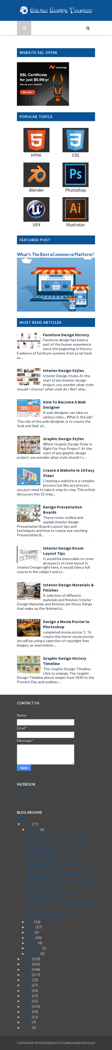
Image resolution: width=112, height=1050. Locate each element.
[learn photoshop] (76, 191)
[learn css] (76, 156)
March (32, 943)
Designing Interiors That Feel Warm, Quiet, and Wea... (55, 846)
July (30, 921)
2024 (27, 964)
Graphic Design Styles (63, 438)
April (31, 937)
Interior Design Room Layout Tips (63, 550)
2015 (27, 1011)
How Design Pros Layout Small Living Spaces (55, 836)
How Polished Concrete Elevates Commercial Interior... (53, 895)
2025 (27, 958)
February (34, 948)
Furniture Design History (66, 334)
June (31, 927)
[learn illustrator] (76, 226)
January (33, 953)
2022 (27, 974)
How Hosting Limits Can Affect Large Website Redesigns (56, 856)
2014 (27, 1017)
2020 (27, 985)
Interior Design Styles (63, 370)
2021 (27, 980)
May (31, 932)
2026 (27, 824)
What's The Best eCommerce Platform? (55, 254)
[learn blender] (36, 191)
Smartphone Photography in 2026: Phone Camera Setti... (60, 885)
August (33, 829)
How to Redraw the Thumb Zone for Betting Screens (55, 875)
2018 (27, 995)
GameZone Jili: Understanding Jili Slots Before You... (57, 865)
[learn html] (36, 156)
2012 (27, 1027)
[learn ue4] (36, 226)
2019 (27, 990)
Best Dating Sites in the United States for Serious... (60, 904)
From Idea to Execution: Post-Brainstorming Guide (50, 914)
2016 (27, 1006)
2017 (27, 1001)
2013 (27, 1022)
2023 (27, 969)
